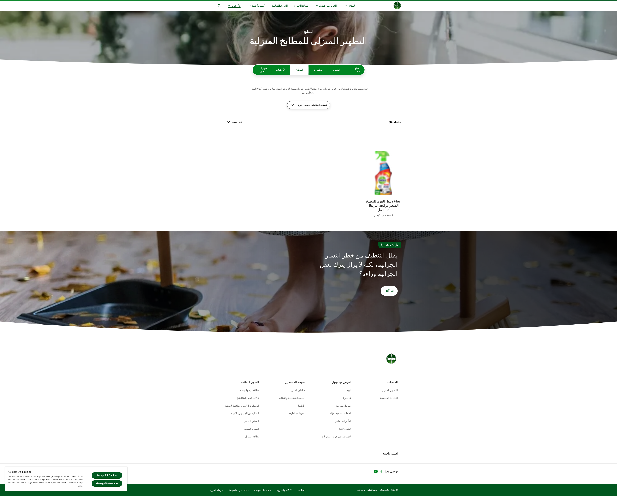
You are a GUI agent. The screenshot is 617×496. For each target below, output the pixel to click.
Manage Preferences (107, 483)
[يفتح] (219, 5)
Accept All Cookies (106, 475)
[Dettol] (397, 6)
